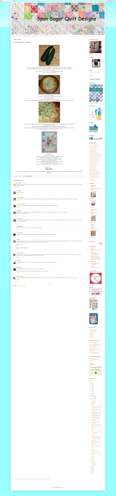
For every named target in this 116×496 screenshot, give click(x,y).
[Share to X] (28, 176)
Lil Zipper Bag (92, 162)
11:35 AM (17, 236)
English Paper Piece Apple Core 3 (95, 157)
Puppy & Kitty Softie (93, 166)
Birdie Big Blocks (94, 450)
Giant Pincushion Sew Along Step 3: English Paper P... (96, 415)
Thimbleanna (93, 227)
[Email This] (25, 176)
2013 (91, 390)
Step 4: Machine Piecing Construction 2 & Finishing (94, 353)
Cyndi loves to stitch (19, 204)
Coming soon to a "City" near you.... (96, 447)
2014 (91, 388)
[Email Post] (23, 176)
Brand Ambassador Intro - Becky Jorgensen (96, 250)
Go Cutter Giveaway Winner (96, 424)
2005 (91, 473)
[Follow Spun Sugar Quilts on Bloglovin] (95, 79)
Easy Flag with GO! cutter (94, 153)
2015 (91, 387)
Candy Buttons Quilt (93, 149)
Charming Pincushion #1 (94, 150)
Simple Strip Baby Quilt (94, 170)
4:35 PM (17, 257)
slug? (92, 449)
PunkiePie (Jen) (18, 197)
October (92, 400)
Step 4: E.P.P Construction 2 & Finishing (95, 350)
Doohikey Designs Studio (95, 263)
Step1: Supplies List (93, 342)
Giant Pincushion (94, 443)
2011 (91, 393)
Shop (41, 35)
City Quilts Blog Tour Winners (96, 407)
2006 (91, 471)
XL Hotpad (92, 179)
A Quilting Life (93, 185)
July (92, 404)
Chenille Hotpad (93, 151)
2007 (91, 470)
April (92, 460)
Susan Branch (92, 337)
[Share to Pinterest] (31, 176)
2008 (91, 468)
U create (92, 224)
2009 (91, 466)
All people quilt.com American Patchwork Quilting (95, 359)
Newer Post (15, 284)
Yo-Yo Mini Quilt (93, 180)
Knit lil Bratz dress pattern (94, 161)
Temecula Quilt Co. (94, 191)
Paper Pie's (51, 70)
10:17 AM (18, 229)
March (92, 461)
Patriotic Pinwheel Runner (94, 164)
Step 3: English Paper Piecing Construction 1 (95, 346)
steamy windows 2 (94, 411)
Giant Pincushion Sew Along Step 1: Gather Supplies (96, 438)
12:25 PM (17, 249)
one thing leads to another (95, 419)
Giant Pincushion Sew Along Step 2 (96, 427)
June (92, 456)
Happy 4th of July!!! (94, 452)
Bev (17, 239)
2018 (91, 382)
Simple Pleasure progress (95, 417)
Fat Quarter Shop (93, 332)
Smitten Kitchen (47, 71)
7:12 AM (17, 187)
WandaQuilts (18, 233)
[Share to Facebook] (29, 176)
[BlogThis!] (27, 176)
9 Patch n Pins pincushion (94, 144)
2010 (91, 395)
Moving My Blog (93, 264)
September (93, 401)
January (92, 464)
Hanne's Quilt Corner (94, 230)
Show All (101, 238)
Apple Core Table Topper (94, 146)
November (93, 398)
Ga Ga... (92, 430)
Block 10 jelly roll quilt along (96, 436)
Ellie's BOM (92, 334)
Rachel (17, 190)
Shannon (18, 218)
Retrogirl (17, 267)
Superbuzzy (92, 336)
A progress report (94, 440)
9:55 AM (17, 272)
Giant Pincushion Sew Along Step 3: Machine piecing (96, 413)
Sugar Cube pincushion (94, 174)
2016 (91, 385)
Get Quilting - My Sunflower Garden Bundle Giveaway (95, 254)
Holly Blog (92, 266)
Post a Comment (17, 281)
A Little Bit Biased (94, 215)
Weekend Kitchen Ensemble (95, 176)
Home (13, 35)
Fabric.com (92, 333)
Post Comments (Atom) (21, 286)
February (93, 463)
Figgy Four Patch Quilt (94, 158)
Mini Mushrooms (93, 330)
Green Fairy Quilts (94, 212)
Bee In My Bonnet (94, 200)
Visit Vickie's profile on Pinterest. (94, 72)
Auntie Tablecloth (93, 147)
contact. (46, 35)
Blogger (62, 487)
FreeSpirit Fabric (93, 261)
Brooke (17, 183)
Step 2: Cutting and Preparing (95, 344)
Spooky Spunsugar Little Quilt (95, 173)
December (93, 396)
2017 (91, 383)
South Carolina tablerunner (95, 172)
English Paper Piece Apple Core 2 (95, 155)
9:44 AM (17, 222)
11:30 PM (17, 263)
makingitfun (93, 249)
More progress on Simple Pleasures (96, 406)
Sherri (17, 260)
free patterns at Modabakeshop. (23, 35)
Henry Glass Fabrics (94, 252)
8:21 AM (17, 279)
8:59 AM (17, 207)
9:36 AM (17, 214)
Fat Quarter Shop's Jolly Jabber (96, 188)
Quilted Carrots (92, 168)
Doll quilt (91, 360)
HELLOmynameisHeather (95, 256)
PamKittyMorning (94, 209)
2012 (91, 392)
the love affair (93, 420)
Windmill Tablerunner (94, 177)
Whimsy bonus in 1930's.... (95, 444)
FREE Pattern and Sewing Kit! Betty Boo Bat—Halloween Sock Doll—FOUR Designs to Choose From (96, 258)
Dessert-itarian (93, 428)
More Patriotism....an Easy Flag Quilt (96, 454)
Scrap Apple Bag (93, 169)
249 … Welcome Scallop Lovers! (95, 267)
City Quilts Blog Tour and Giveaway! (95, 423)
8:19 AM (17, 200)
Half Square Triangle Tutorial (95, 159)
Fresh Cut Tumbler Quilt (95, 441)
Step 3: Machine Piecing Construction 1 (94, 348)
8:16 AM (17, 193)
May (92, 458)
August (92, 403)
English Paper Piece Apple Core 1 (95, 154)
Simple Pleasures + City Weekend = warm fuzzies (96, 432)
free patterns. (35, 35)
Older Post (83, 284)
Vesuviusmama (18, 253)
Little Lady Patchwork (94, 329)
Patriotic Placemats (93, 165)
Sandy (17, 210)
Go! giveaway (93, 434)
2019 (91, 380)
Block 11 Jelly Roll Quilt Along (96, 409)
